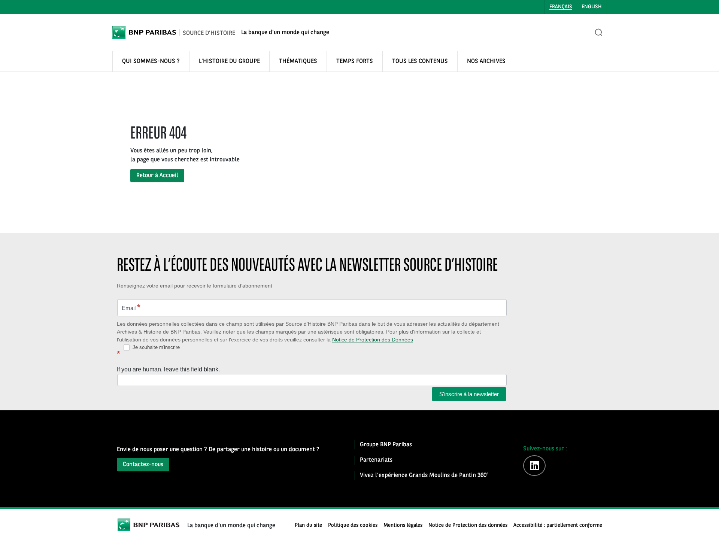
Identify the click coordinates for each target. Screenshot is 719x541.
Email (131, 307)
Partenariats (376, 460)
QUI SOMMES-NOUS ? (151, 61)
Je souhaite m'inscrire (155, 347)
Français (560, 6)
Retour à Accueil (157, 176)
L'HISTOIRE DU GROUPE (229, 61)
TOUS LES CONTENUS (420, 61)
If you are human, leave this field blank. (168, 369)
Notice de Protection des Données (372, 340)
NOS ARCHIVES (486, 61)
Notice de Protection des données (467, 525)
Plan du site (308, 525)
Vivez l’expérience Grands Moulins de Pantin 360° (424, 475)
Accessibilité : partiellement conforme (557, 525)
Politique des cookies (352, 525)
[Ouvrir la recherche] (599, 33)
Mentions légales (402, 525)
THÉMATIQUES (298, 61)
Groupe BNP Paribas (386, 445)
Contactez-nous (143, 465)
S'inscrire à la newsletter (469, 394)
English (591, 6)
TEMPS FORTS (354, 61)
